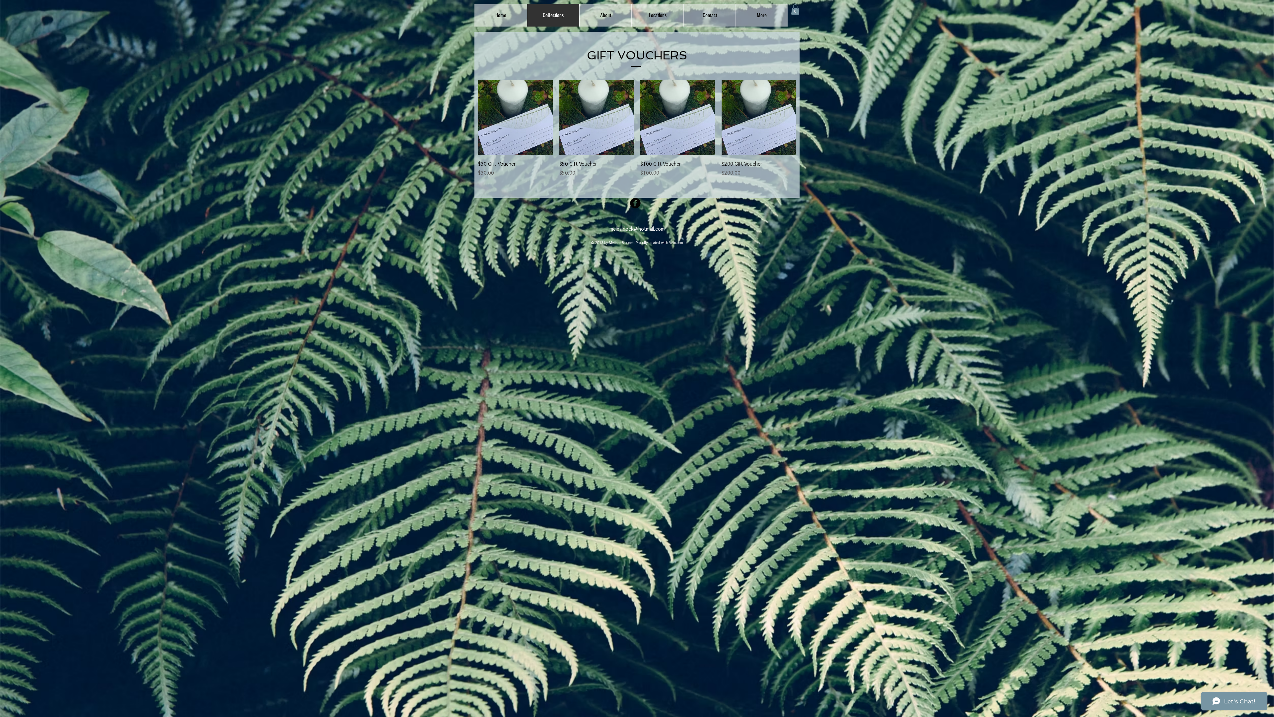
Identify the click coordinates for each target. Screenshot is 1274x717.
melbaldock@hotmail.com (637, 229)
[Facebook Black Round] (635, 203)
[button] (795, 9)
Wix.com (676, 242)
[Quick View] (515, 117)
